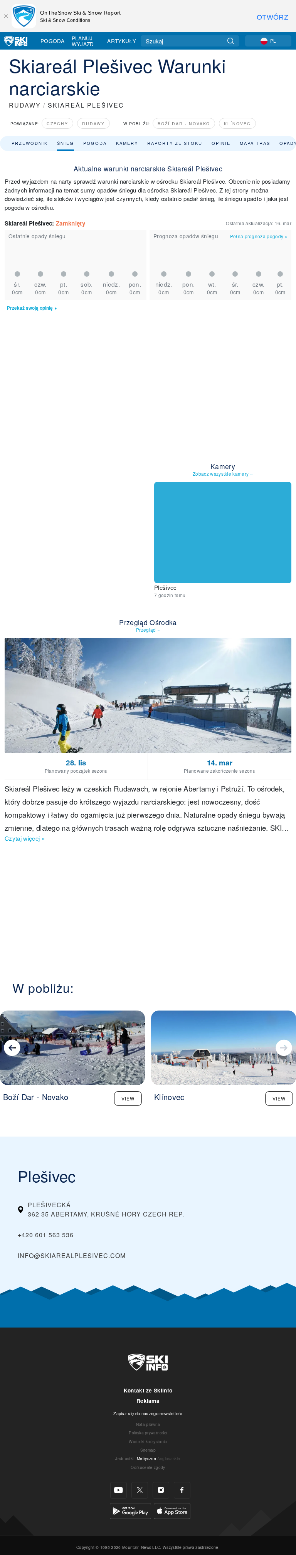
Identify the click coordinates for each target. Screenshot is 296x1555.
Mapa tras (255, 143)
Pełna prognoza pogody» (259, 236)
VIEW (128, 1098)
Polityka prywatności (148, 1433)
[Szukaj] (230, 40)
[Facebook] (182, 1490)
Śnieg (65, 143)
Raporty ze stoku (174, 143)
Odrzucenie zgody (148, 1467)
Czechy (57, 123)
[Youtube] (118, 1490)
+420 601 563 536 (46, 1234)
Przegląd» (148, 629)
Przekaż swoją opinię (30, 308)
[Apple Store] (172, 1510)
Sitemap (148, 1450)
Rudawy (93, 123)
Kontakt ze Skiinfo (148, 1390)
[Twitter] (139, 1490)
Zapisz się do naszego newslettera (148, 1413)
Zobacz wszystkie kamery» (223, 473)
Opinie (221, 143)
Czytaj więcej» (25, 838)
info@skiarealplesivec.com (72, 1255)
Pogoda (52, 41)
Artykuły (121, 41)
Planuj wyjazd (83, 41)
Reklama (148, 1400)
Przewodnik (30, 143)
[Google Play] (130, 1510)
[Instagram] (161, 1490)
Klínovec (237, 123)
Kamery (127, 143)
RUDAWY (25, 105)
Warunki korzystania (148, 1441)
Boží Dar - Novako (184, 123)
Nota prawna (148, 1424)
